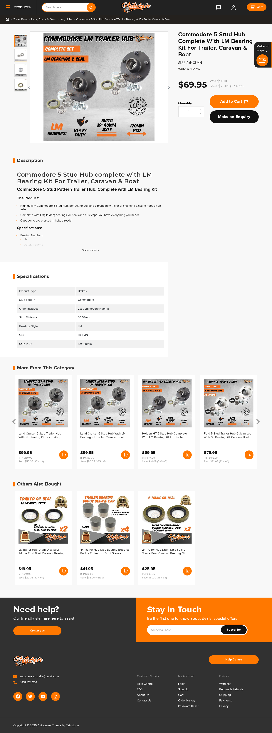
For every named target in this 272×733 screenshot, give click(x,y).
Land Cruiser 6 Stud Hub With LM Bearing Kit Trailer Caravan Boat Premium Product (103, 436)
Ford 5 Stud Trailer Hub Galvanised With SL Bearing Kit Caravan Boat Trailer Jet (227, 436)
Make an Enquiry (234, 116)
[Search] (91, 7)
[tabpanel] (99, 87)
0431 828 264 (28, 682)
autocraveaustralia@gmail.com (39, 676)
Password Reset (188, 706)
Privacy (224, 706)
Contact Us (144, 700)
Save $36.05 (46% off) (92, 577)
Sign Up (183, 689)
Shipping (225, 695)
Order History (186, 700)
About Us (143, 695)
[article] (43, 422)
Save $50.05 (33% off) (31, 461)
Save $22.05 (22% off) (216, 461)
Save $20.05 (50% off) (31, 577)
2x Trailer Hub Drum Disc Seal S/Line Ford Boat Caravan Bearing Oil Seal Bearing (42, 552)
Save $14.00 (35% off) (154, 577)
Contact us (37, 630)
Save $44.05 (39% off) (154, 461)
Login (181, 684)
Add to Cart (231, 101)
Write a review (189, 69)
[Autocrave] (136, 7)
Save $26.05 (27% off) (227, 86)
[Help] (218, 7)
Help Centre (233, 659)
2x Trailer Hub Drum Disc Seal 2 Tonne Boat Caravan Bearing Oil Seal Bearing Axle (164, 552)
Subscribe (234, 630)
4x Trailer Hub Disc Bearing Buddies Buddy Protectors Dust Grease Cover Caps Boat (104, 552)
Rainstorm (72, 725)
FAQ (139, 689)
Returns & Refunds (231, 689)
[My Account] (233, 7)
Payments (225, 700)
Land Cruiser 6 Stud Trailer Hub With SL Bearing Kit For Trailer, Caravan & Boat (40, 436)
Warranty (225, 684)
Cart (181, 695)
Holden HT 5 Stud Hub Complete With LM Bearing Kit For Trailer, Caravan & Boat (164, 436)
